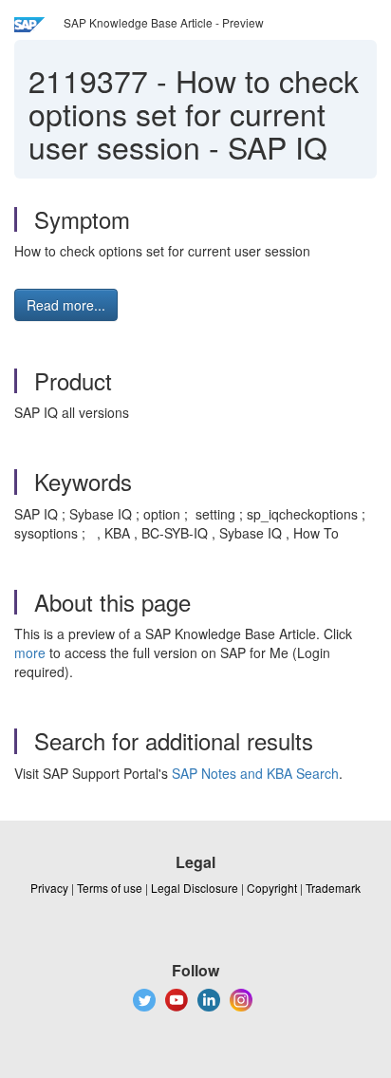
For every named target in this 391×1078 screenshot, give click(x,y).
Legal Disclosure (194, 887)
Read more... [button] (66, 304)
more (30, 652)
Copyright (272, 887)
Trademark (333, 887)
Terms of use (109, 887)
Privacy (49, 887)
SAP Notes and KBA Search (255, 773)
